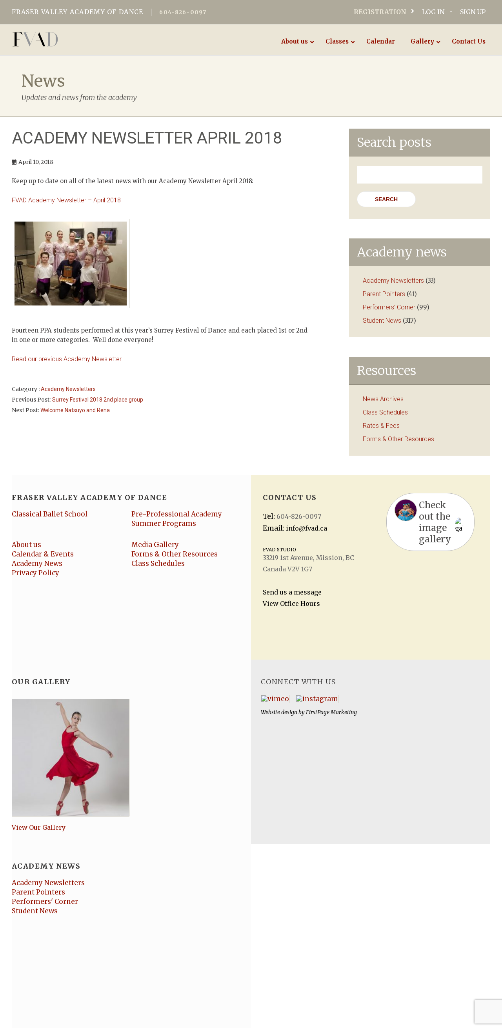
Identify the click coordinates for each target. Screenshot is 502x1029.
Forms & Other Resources (398, 439)
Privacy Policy (35, 573)
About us (26, 544)
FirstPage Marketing (331, 712)
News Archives (383, 399)
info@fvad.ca (306, 528)
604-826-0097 (182, 12)
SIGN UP (473, 12)
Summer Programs (163, 523)
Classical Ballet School (49, 514)
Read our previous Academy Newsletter (67, 359)
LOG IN (433, 12)
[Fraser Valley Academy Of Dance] (66, 39)
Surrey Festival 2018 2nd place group (97, 399)
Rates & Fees (381, 425)
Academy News (37, 563)
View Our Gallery (38, 827)
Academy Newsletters (68, 389)
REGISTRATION (380, 12)
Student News (382, 320)
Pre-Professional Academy (176, 514)
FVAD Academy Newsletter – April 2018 (66, 200)
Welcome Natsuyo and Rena (75, 410)
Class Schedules (385, 412)
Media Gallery (155, 544)
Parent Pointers (384, 294)
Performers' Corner (389, 307)
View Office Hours (291, 603)
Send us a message (292, 592)
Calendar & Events (43, 554)
